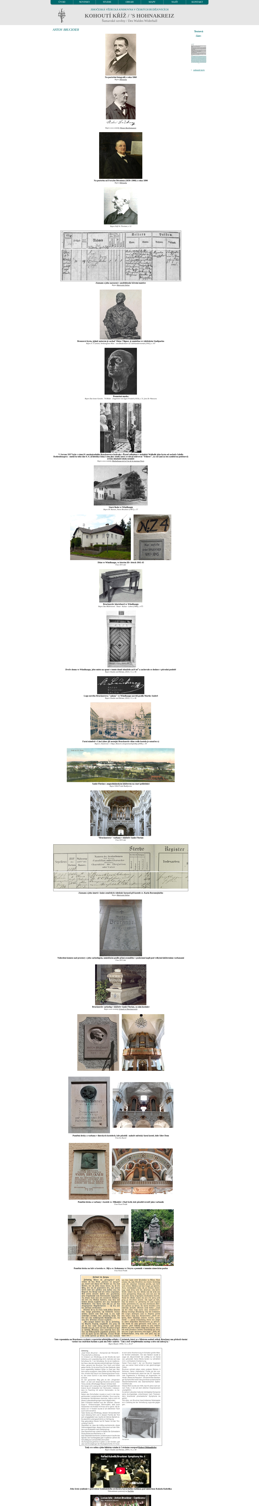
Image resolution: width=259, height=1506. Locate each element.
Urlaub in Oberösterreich (128, 1009)
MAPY (152, 2)
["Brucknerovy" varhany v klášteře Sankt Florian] (120, 813)
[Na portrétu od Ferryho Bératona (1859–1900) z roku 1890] (120, 155)
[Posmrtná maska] (120, 371)
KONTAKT (197, 2)
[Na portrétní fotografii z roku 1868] (120, 54)
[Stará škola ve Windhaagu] (120, 485)
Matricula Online (123, 285)
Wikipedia (123, 80)
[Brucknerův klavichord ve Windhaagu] (120, 585)
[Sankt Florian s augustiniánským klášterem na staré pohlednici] (120, 765)
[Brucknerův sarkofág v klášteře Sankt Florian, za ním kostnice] (120, 985)
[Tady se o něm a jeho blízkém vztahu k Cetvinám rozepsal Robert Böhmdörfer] (120, 1397)
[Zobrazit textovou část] (199, 53)
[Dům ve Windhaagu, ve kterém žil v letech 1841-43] (100, 537)
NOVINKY (84, 2)
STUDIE (107, 2)
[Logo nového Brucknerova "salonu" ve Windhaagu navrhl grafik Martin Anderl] (120, 685)
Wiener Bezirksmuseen (128, 128)
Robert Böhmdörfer (147, 1447)
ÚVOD (61, 2)
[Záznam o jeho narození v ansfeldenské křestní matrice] (120, 256)
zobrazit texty (199, 70)
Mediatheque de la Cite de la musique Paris (128, 461)
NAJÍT (174, 2)
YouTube (131, 1491)
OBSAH (130, 2)
